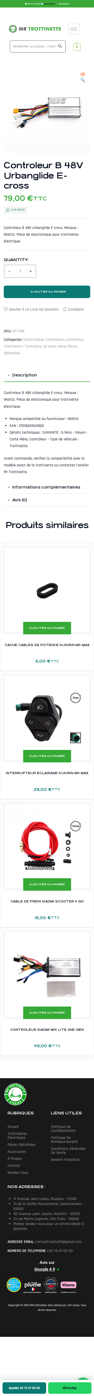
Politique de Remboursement (64, 1139)
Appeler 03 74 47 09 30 (24, 1388)
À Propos (15, 1158)
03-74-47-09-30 (34, 4)
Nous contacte (49, 4)
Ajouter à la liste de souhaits (34, 309)
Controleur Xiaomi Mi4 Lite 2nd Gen (47, 1030)
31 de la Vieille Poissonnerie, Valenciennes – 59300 (48, 1206)
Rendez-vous (18, 1172)
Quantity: (16, 260)
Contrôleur (74, 339)
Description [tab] (24, 375)
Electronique (33, 339)
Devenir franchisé (65, 1159)
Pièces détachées (22, 1144)
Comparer (76, 309)
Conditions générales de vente (68, 1150)
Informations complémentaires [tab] (46, 487)
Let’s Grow (73, 1305)
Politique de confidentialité (63, 1128)
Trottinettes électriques (17, 1135)
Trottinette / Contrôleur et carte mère (35, 346)
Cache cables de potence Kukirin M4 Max (47, 645)
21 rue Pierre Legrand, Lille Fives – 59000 (46, 1219)
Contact (14, 1165)
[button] (82, 78)
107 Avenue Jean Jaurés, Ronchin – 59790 (46, 1214)
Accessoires (17, 1151)
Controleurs (54, 339)
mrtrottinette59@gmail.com (59, 1241)
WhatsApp (70, 1388)
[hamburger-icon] (73, 29)
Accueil (13, 1126)
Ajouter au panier (48, 291)
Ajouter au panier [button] (47, 628)
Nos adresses (64, 4)
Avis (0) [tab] (19, 500)
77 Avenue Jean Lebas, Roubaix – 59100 (44, 1199)
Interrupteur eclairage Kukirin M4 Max (47, 773)
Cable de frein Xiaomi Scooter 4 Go (47, 901)
